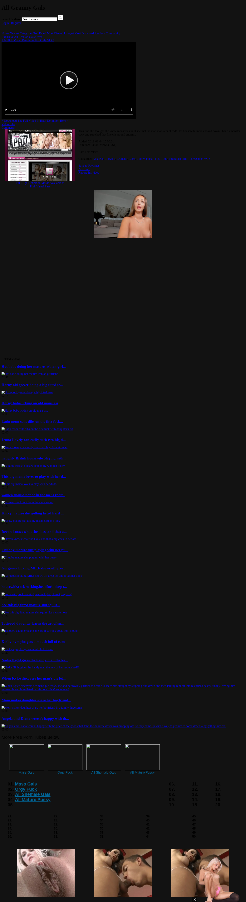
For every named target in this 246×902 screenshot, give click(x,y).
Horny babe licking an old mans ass (30, 403)
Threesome (196, 158)
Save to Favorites (88, 165)
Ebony (141, 158)
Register (16, 23)
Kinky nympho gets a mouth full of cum (33, 642)
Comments (8, 127)
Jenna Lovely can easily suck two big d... (34, 440)
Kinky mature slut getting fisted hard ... (33, 513)
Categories (26, 33)
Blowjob (110, 158)
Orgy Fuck (65, 772)
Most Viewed (55, 33)
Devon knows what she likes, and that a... (34, 532)
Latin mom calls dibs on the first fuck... (32, 421)
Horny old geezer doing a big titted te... (32, 385)
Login (5, 23)
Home (5, 33)
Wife (207, 158)
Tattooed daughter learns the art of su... (33, 623)
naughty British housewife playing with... (34, 458)
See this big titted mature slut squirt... (31, 605)
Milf (185, 158)
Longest (69, 33)
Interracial (175, 158)
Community (113, 33)
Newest (14, 33)
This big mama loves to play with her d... (34, 476)
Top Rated (39, 33)
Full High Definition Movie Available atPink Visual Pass (40, 184)
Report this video (88, 172)
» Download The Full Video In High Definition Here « (35, 120)
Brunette (122, 158)
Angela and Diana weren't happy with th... (35, 718)
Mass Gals (26, 772)
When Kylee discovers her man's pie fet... (34, 678)
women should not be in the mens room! (33, 495)
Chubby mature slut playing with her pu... (35, 550)
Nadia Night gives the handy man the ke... (35, 660)
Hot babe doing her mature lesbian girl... (34, 366)
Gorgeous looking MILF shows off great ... (35, 568)
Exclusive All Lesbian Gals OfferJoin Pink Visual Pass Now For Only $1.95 (28, 38)
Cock (132, 158)
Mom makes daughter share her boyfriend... (36, 700)
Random (100, 33)
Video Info (8, 124)
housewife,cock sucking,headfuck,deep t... (34, 587)
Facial (149, 158)
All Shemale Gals (103, 772)
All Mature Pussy (142, 772)
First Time (161, 158)
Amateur (98, 158)
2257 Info (84, 169)
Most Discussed (84, 33)
